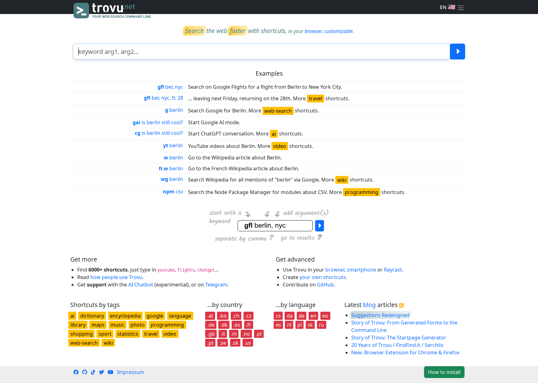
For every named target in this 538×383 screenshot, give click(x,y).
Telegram (216, 284)
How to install (444, 372)
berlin (174, 109)
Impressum (130, 372)
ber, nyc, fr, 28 (163, 97)
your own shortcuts (323, 277)
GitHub (325, 284)
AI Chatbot (140, 284)
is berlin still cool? (158, 122)
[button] (461, 7)
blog (369, 304)
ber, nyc (170, 86)
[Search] (457, 51)
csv (173, 191)
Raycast (393, 269)
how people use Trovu (116, 277)
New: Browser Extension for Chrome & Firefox (405, 352)
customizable (338, 31)
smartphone (361, 269)
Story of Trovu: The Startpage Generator (398, 337)
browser (313, 31)
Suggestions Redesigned (380, 315)
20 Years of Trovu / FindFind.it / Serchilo (397, 345)
